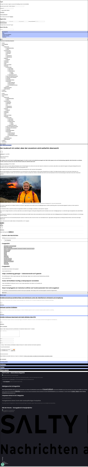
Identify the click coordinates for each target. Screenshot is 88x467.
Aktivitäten (6, 62)
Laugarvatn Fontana (7, 391)
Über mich (3, 461)
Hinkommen (6, 46)
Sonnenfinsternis (51, 391)
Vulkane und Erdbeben (6, 34)
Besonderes (8, 81)
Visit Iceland (10, 68)
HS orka (72, 389)
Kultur (5, 63)
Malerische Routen (8, 87)
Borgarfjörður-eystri (11, 389)
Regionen (6, 58)
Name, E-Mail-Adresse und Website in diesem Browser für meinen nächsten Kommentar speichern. (21, 344)
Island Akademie (11, 82)
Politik (5, 255)
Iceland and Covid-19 (12, 74)
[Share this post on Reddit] (2, 223)
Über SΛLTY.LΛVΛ (4, 462)
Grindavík (63, 389)
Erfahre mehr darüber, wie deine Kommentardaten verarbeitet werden (38, 356)
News (3, 33)
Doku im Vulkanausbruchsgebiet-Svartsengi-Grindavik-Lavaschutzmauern (19, 248)
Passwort (2, 8)
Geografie (8, 78)
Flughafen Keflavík (39, 389)
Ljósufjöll (21, 391)
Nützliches (6, 65)
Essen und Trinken (7, 64)
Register (11, 16)
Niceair (30, 391)
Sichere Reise (9, 67)
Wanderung (4, 393)
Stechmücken (57, 391)
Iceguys (83, 389)
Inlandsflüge (8, 51)
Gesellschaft (6, 251)
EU (29, 389)
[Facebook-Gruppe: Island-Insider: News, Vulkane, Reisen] (2, 460)
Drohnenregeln (22, 389)
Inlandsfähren (9, 55)
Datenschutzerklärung (5, 463)
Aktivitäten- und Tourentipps (10, 246)
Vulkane (3, 90)
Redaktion (2, 154)
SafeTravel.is (10, 69)
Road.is (11, 72)
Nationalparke (7, 88)
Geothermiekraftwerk (56, 389)
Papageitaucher (34, 391)
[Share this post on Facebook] (0, 223)
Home (3, 43)
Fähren (7, 49)
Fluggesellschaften (10, 48)
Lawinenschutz (12, 391)
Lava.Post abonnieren (5, 347)
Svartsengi (61, 391)
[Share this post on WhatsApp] (12, 232)
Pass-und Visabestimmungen (12, 76)
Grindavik (60, 389)
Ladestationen (9, 57)
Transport (65, 391)
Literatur (17, 391)
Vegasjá (11, 73)
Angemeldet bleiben (5, 10)
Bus (7, 54)
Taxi (63, 391)
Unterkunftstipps (7, 260)
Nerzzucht (27, 391)
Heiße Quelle (69, 389)
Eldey (25, 389)
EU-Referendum (33, 389)
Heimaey (66, 389)
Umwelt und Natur (5, 35)
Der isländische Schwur (12, 85)
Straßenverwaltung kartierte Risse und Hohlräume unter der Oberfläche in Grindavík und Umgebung (31, 298)
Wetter (7, 86)
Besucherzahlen (11, 83)
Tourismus (4, 37)
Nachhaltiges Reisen (10, 79)
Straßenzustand (11, 71)
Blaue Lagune (4, 370)
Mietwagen (8, 53)
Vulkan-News (75, 391)
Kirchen (3, 391)
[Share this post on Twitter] (1, 223)
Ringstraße (46, 391)
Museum (24, 391)
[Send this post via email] (3, 223)
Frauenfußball (48, 389)
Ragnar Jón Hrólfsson (4, 164)
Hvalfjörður (75, 389)
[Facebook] (2, 458)
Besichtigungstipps (8, 247)
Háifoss (78, 389)
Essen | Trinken (7, 249)
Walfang (6, 262)
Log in (1, 144)
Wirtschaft (6, 263)
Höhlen (80, 389)
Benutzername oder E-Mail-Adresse (7, 6)
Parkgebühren (41, 391)
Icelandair (85, 389)
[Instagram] (2, 457)
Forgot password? (3, 14)
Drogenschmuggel (17, 389)
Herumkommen (7, 50)
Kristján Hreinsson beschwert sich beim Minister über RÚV (18, 317)
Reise (3, 45)
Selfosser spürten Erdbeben (8, 307)
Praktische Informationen (11, 77)
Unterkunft (6, 60)
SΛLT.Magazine (5, 44)
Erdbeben (27, 389)
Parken (2, 367)
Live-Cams (4, 91)
